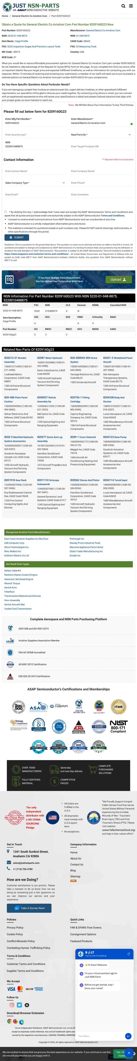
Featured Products (81, 941)
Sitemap (76, 876)
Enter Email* (11, 190)
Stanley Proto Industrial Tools (85, 543)
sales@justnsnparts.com (26, 863)
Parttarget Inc (77, 539)
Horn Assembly (12, 600)
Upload (117, 279)
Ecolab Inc (75, 555)
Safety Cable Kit (12, 570)
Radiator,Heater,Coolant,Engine (20, 575)
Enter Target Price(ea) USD (84, 142)
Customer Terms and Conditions (26, 964)
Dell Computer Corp (14, 543)
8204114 (115, 480)
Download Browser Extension (25, 1013)
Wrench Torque (12, 583)
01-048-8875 (83, 36)
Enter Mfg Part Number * (18, 119)
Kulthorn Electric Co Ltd (16, 555)
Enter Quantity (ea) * (15, 130)
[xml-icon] (73, 881)
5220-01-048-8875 (17, 36)
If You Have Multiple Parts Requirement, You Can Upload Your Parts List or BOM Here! (59, 279)
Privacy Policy (15, 928)
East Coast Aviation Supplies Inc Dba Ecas (26, 539)
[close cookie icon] (133, 1053)
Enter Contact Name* (16, 167)
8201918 (15, 480)
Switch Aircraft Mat (14, 604)
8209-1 (83, 437)
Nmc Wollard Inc (12, 551)
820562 (84, 480)
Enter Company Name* (82, 167)
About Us (75, 859)
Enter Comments (79, 190)
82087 (49, 358)
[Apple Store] (10, 1021)
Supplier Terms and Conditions (25, 971)
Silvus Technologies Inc (16, 547)
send (128, 1036)
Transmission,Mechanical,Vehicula (22, 596)
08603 (87, 41)
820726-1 (80, 399)
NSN (7, 142)
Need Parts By (77, 130)
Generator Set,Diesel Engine (18, 579)
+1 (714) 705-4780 (23, 869)
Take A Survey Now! (33, 908)
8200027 (46, 399)
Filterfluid (9, 592)
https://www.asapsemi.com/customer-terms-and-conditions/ (37, 254)
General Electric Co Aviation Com (29, 16)
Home (5, 16)
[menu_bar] (131, 6)
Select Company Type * (17, 179)
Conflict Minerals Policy (21, 941)
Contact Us (76, 865)
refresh (128, 954)
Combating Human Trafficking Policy (28, 948)
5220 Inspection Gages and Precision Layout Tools (33, 46)
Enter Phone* (77, 179)
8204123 (114, 437)
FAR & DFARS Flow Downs (85, 928)
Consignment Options (83, 934)
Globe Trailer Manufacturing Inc (86, 551)
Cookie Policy (15, 934)
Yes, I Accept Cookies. (122, 1053)
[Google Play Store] (16, 1021)
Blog (73, 870)
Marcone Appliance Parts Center (86, 547)
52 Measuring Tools (86, 46)
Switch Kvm (10, 587)
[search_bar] (123, 6)
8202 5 (18, 439)
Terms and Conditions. (113, 215)
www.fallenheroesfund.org (118, 830)
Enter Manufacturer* (82, 119)
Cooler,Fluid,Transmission (18, 609)
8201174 (48, 482)
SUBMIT (18, 237)
